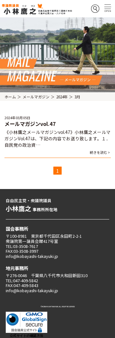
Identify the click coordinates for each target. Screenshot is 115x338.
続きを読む (98, 152)
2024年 (62, 96)
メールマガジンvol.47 (30, 124)
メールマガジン (36, 96)
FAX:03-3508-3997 (22, 251)
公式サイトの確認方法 (26, 335)
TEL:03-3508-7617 (22, 246)
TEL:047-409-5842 (22, 280)
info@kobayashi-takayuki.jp (32, 256)
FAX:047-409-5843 (22, 285)
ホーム (10, 96)
